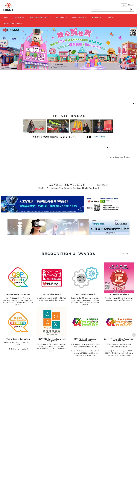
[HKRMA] (16, 7)
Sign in (130, 5)
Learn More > (68, 134)
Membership (61, 17)
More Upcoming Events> (120, 157)
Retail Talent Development (39, 17)
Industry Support (78, 17)
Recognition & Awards (12, 23)
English (123, 5)
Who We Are (18, 17)
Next (133, 334)
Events (109, 17)
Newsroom (96, 17)
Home (6, 17)
